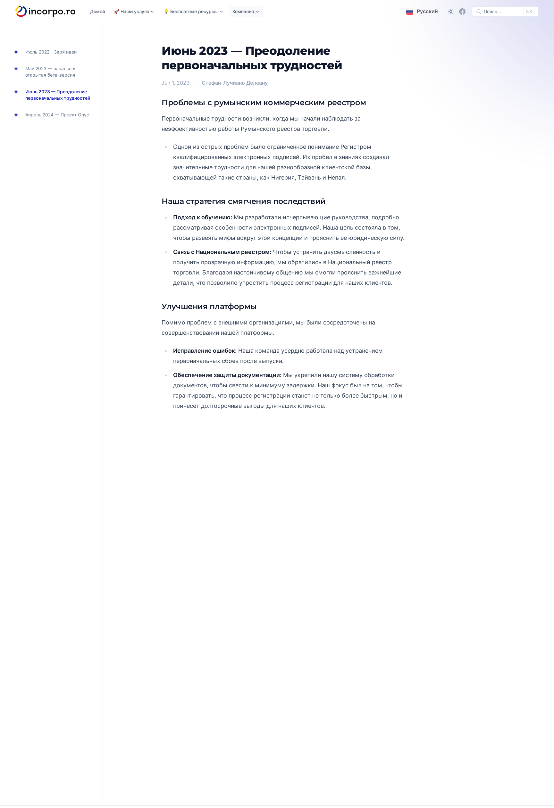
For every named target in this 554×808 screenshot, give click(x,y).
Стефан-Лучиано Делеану (235, 83)
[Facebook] (462, 11)
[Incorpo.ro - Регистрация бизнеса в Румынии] (45, 11)
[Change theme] (451, 11)
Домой (97, 11)
